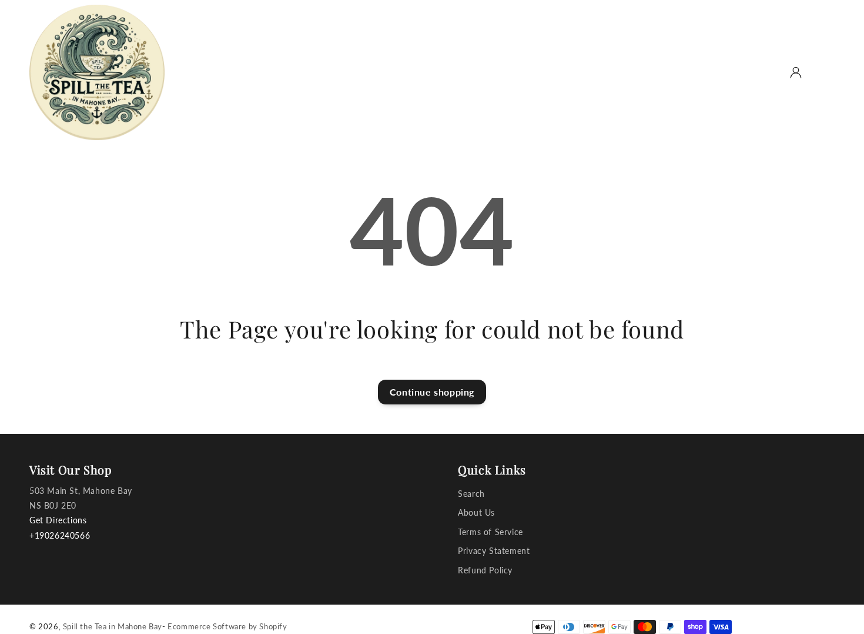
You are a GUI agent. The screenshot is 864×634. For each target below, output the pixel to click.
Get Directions (57, 520)
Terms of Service (490, 532)
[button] (770, 72)
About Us (476, 512)
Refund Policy (485, 570)
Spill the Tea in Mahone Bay (112, 626)
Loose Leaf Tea (305, 71)
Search (471, 494)
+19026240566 (59, 535)
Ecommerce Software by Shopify (227, 626)
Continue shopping (432, 391)
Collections (384, 71)
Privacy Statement (494, 551)
